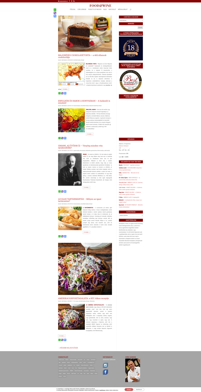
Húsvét (91, 365)
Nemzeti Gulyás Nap (78, 370)
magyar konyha (91, 368)
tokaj (81, 373)
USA (84, 373)
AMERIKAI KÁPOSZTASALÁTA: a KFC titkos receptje (83, 298)
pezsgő (60, 373)
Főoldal (72, 9)
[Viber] (55, 12)
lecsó (69, 368)
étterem (60, 376)
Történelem (92, 301)
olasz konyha (86, 370)
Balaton (66, 359)
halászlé (78, 365)
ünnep (64, 376)
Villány (91, 373)
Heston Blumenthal (84, 365)
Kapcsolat (112, 9)
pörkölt (64, 373)
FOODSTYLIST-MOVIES (94, 9)
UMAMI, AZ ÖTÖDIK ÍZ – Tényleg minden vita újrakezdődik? (80, 146)
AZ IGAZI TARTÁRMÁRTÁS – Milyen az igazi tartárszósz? (79, 200)
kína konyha (82, 150)
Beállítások (139, 389)
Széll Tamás (73, 373)
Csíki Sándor (64, 60)
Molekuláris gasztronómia (91, 150)
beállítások (102, 390)
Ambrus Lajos (61, 359)
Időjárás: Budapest (123, 146)
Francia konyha (76, 105)
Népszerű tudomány (93, 105)
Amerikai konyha (77, 60)
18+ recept (75, 301)
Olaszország (92, 370)
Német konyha (100, 150)
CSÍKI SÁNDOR (81, 9)
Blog (105, 9)
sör (78, 373)
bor (84, 359)
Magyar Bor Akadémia (82, 368)
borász (88, 359)
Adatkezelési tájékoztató (109, 359)
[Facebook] (55, 16)
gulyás (65, 365)
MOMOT (71, 370)
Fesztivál (60, 365)
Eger (59, 362)
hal (74, 365)
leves (73, 368)
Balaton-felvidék (73, 359)
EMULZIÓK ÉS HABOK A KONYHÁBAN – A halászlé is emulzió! (84, 101)
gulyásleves (70, 365)
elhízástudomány (74, 362)
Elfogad (129, 389)
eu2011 (84, 362)
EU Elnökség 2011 (91, 362)
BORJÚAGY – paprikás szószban (131, 165)
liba (76, 368)
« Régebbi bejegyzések (68, 348)
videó (88, 373)
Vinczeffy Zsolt (122, 182)
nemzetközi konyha (84, 105)
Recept (82, 60)
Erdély (80, 362)
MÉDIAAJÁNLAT (123, 9)
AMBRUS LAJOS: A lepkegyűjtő (131, 197)
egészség (64, 362)
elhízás (68, 362)
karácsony (61, 368)
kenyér (65, 368)
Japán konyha (76, 150)
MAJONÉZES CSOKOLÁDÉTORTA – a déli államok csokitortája (82, 56)
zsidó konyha (107, 150)
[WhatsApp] (55, 9)
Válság (96, 373)
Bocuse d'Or (80, 359)
